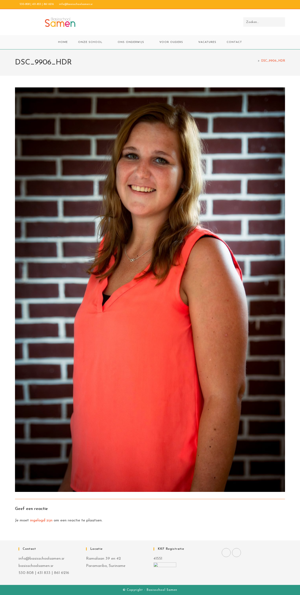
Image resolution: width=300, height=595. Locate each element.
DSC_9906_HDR (273, 60)
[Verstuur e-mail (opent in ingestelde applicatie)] (283, 4)
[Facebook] (226, 552)
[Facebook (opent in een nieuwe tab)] (273, 4)
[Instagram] (236, 552)
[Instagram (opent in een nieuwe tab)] (278, 4)
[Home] (255, 60)
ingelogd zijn (41, 520)
